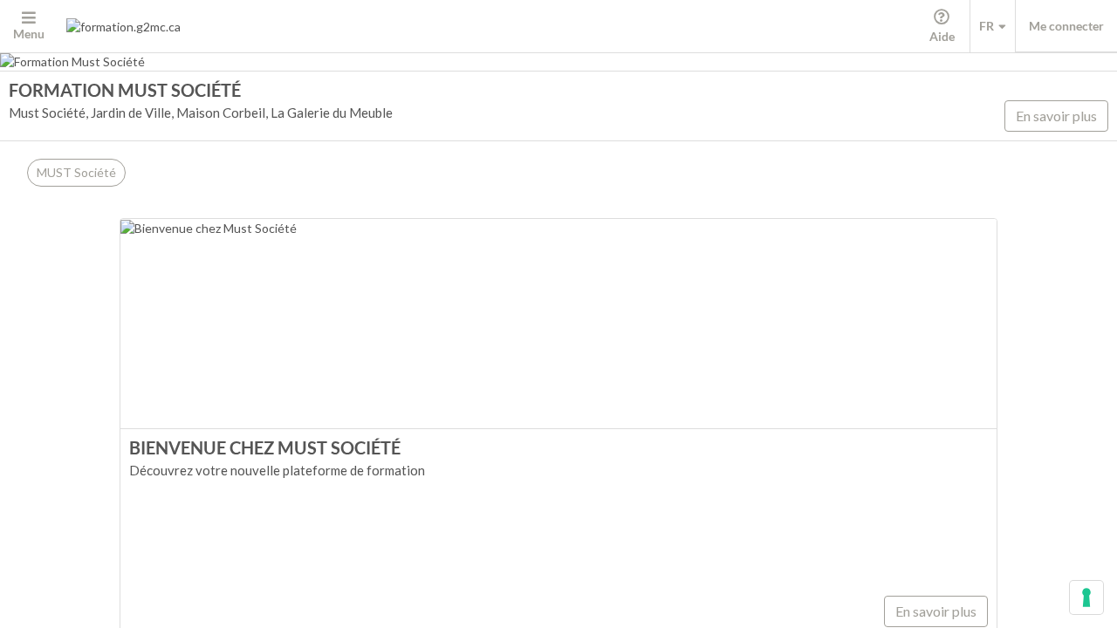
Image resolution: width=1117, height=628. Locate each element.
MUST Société (76, 172)
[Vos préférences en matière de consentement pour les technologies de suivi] (1086, 597)
